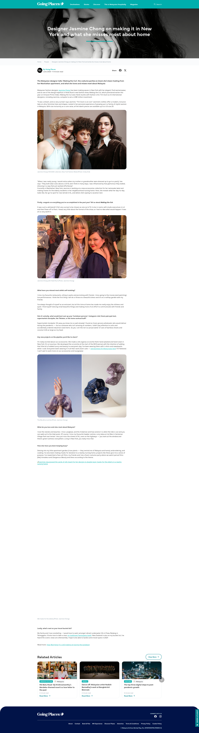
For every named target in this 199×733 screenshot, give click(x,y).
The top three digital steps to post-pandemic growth (139, 685)
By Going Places (49, 69)
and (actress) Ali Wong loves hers (103, 348)
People (46, 62)
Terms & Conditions (132, 723)
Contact (77, 723)
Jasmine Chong (64, 90)
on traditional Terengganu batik (79, 635)
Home (39, 62)
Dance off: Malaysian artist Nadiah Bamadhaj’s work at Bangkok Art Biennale (97, 687)
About (70, 723)
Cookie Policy (157, 723)
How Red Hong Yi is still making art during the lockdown (68, 644)
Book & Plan (86, 723)
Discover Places (109, 723)
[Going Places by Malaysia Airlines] (50, 4)
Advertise (120, 723)
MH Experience (97, 723)
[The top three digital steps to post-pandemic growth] (142, 670)
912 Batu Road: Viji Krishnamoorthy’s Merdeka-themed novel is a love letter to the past (57, 687)
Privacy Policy (145, 723)
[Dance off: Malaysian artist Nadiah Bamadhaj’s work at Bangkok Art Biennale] (99, 670)
